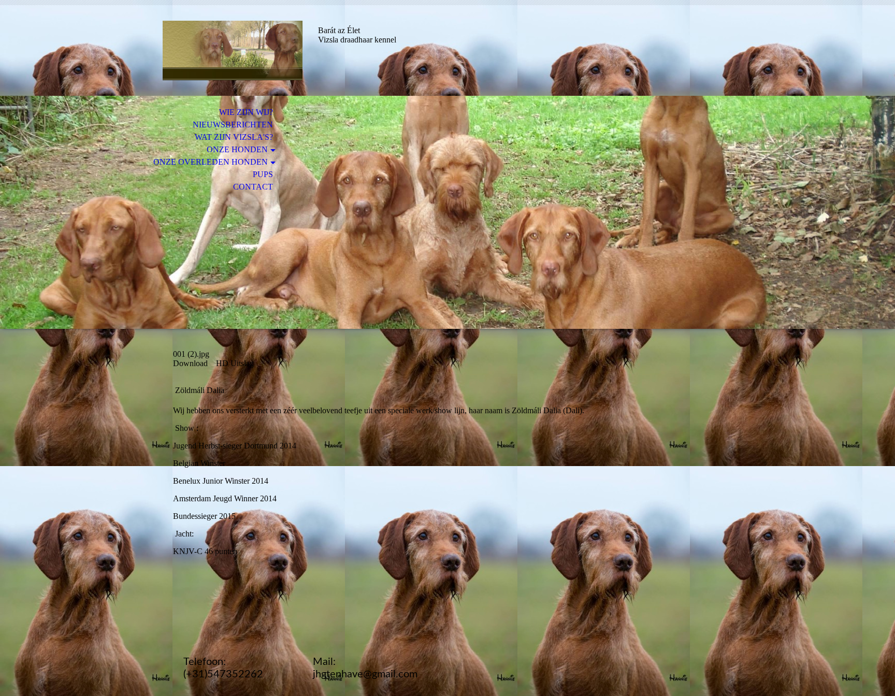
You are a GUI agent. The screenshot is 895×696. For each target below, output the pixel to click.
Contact (253, 186)
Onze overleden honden (210, 161)
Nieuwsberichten (233, 124)
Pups (263, 174)
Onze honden (237, 149)
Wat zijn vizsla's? (234, 137)
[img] (232, 50)
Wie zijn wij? (246, 112)
